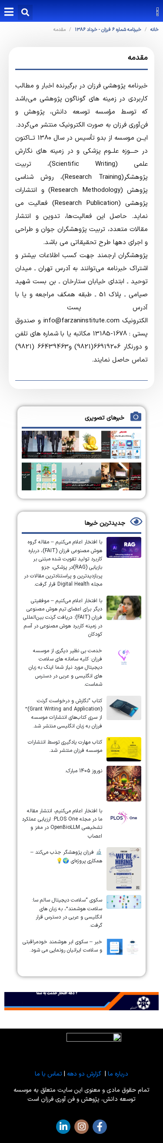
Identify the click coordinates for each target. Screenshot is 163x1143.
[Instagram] (81, 1127)
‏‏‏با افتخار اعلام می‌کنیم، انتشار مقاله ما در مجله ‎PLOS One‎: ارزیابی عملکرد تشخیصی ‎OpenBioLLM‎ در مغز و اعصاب (62, 823)
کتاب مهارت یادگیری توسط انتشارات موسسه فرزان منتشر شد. (65, 746)
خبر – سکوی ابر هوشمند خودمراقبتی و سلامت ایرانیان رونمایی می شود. (62, 946)
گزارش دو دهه (84, 1074)
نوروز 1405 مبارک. (83, 771)
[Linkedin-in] (63, 1127)
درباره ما (118, 1074)
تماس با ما (48, 1074)
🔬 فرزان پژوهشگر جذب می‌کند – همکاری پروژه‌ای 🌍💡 (66, 856)
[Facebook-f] (100, 1127)
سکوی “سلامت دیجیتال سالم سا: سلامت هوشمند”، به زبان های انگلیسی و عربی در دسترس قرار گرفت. (67, 912)
